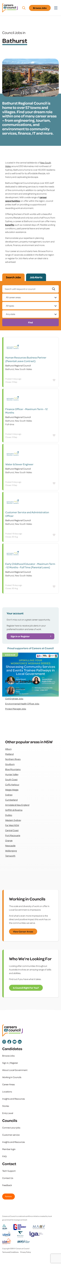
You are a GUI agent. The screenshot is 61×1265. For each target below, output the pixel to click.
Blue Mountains (13, 769)
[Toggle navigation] (56, 8)
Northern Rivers (13, 759)
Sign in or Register (20, 636)
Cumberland (11, 799)
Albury (8, 749)
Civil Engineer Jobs (14, 698)
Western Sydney (13, 820)
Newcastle (10, 845)
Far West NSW (12, 825)
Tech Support (9, 1170)
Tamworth (10, 855)
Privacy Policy (25, 1252)
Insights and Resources (13, 1098)
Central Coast (12, 830)
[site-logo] (12, 1031)
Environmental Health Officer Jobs (22, 703)
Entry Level (7, 1113)
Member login (9, 1149)
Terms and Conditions (10, 1252)
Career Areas (8, 1084)
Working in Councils (11, 1077)
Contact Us (7, 1178)
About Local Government (14, 1070)
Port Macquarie (12, 835)
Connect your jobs (11, 1127)
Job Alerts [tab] (36, 277)
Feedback (7, 1185)
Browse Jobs (40, 8)
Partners (8, 1196)
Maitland (9, 754)
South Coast (11, 779)
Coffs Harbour (12, 784)
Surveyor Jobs (12, 693)
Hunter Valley (11, 774)
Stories (5, 1106)
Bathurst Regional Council (18, 365)
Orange (8, 840)
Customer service (11, 1134)
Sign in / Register (10, 1062)
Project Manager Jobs (15, 708)
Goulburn (10, 764)
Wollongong (11, 850)
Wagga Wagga (11, 789)
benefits (9, 224)
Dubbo (8, 815)
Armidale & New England (17, 804)
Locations (7, 1091)
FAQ (4, 1156)
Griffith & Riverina (13, 810)
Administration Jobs (15, 688)
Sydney (8, 794)
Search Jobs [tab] (13, 277)
